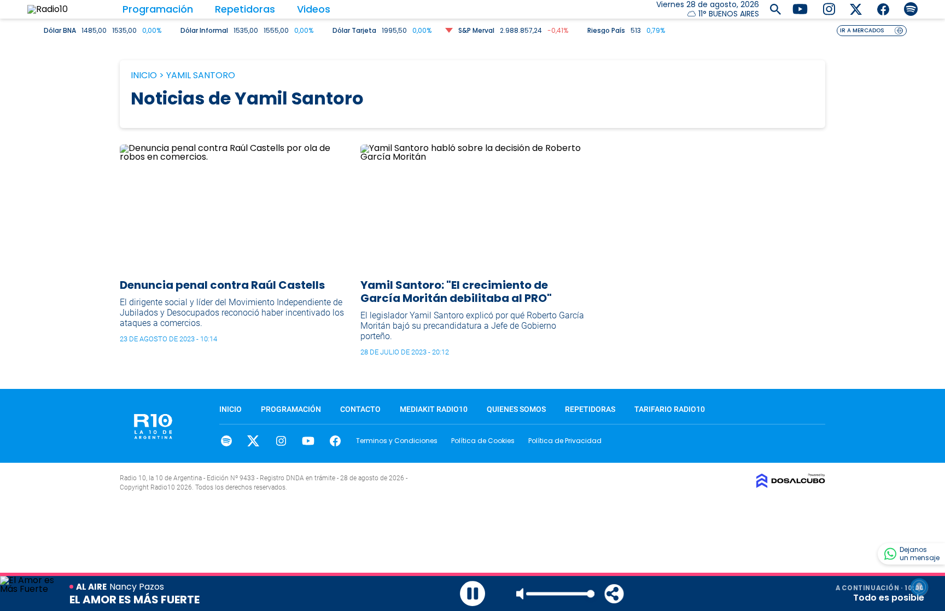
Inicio (144, 75)
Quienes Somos (516, 409)
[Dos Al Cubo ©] (790, 485)
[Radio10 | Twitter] (856, 8)
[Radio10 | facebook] (883, 8)
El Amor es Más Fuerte (134, 599)
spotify (226, 440)
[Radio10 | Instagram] (829, 8)
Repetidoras (245, 9)
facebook (335, 440)
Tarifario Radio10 (669, 409)
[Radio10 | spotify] (911, 8)
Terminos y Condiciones (397, 440)
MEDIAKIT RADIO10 (434, 409)
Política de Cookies (483, 440)
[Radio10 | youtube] (800, 8)
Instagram (281, 440)
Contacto (360, 409)
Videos (313, 9)
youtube (308, 440)
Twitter (253, 440)
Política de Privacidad (565, 440)
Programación (157, 9)
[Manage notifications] (919, 587)
